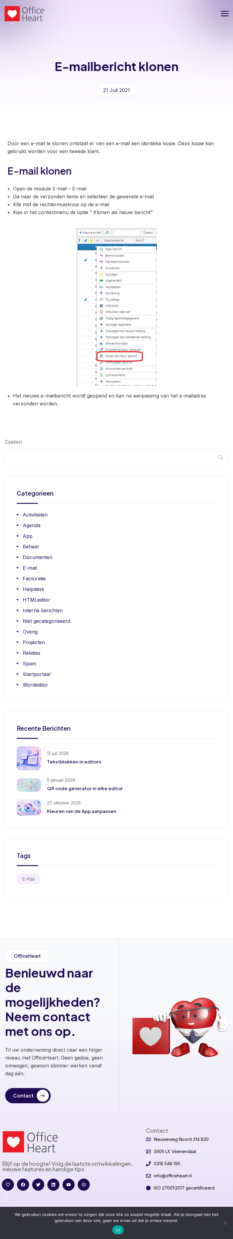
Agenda (31, 525)
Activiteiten (35, 515)
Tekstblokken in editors (74, 761)
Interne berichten (43, 610)
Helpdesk (33, 589)
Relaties (31, 653)
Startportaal (36, 674)
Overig (30, 632)
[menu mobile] (224, 13)
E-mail (30, 568)
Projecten (34, 642)
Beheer (31, 547)
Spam (29, 663)
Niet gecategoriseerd (46, 621)
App (27, 536)
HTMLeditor (36, 600)
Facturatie (34, 578)
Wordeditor (35, 685)
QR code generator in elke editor (85, 788)
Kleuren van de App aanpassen (81, 811)
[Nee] (225, 1223)
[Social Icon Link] (8, 1185)
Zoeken (13, 442)
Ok (118, 1229)
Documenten (37, 557)
